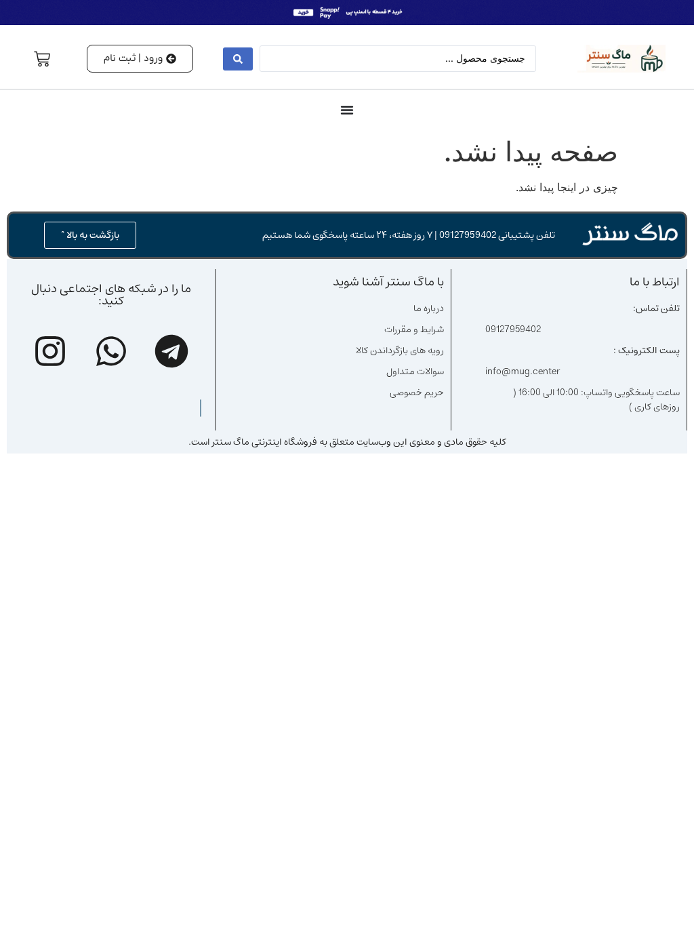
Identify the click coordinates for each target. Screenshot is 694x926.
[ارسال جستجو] (238, 59)
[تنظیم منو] (347, 110)
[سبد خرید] (42, 59)
